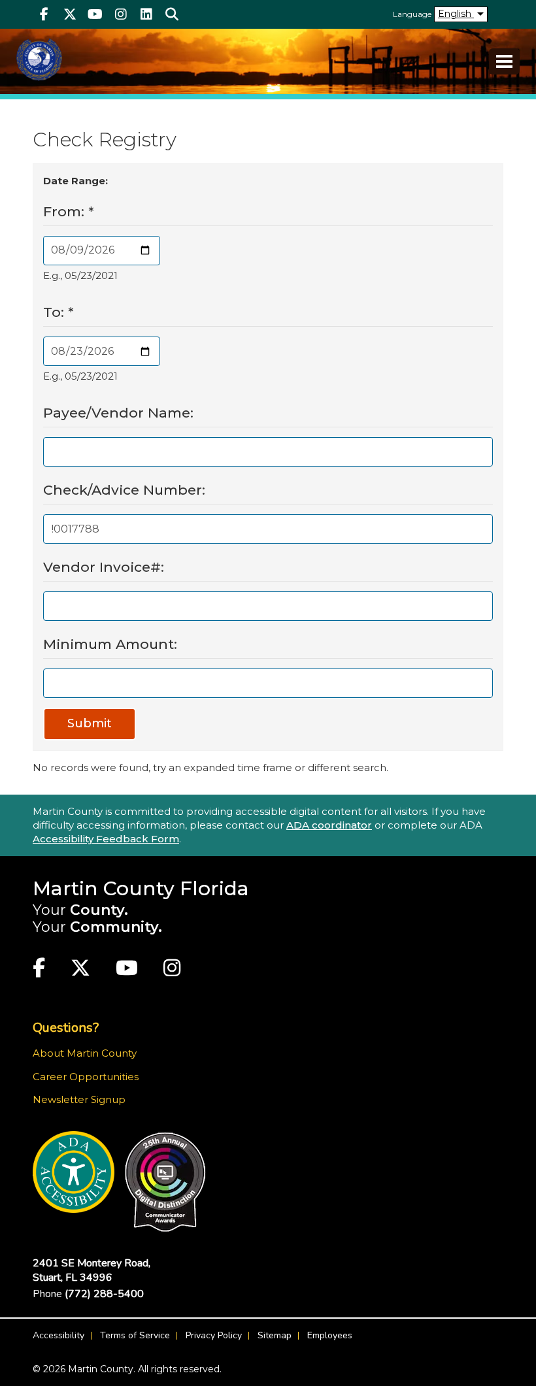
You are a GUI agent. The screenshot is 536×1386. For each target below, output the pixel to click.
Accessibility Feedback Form (106, 839)
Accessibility (58, 1335)
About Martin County (85, 1053)
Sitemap (275, 1335)
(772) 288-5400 (104, 1294)
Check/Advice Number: (124, 490)
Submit (89, 723)
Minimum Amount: (110, 644)
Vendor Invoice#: (103, 567)
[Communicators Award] (165, 1182)
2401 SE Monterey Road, (91, 1270)
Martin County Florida (141, 888)
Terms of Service (135, 1335)
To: (58, 312)
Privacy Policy (214, 1335)
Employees (329, 1335)
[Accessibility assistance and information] (73, 1172)
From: (68, 211)
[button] (171, 14)
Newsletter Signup (79, 1099)
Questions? (66, 1027)
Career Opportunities (86, 1076)
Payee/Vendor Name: (118, 412)
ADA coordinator (329, 825)
